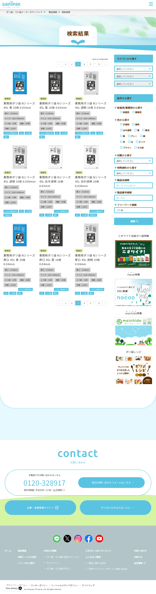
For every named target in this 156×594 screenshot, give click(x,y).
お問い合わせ (140, 550)
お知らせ (138, 556)
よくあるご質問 (93, 556)
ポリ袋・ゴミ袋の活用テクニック (63, 556)
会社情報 (138, 563)
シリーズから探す (26, 563)
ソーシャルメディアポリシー (65, 585)
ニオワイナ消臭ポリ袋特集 (133, 236)
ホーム (8, 550)
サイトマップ (88, 585)
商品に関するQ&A (97, 563)
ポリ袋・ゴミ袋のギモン (58, 568)
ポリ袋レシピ (133, 352)
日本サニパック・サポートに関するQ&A (108, 568)
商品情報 (53, 12)
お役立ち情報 (50, 550)
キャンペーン (53, 562)
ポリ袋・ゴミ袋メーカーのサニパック (24, 12)
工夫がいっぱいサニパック (98, 550)
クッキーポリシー (39, 585)
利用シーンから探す (27, 556)
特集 (133, 274)
